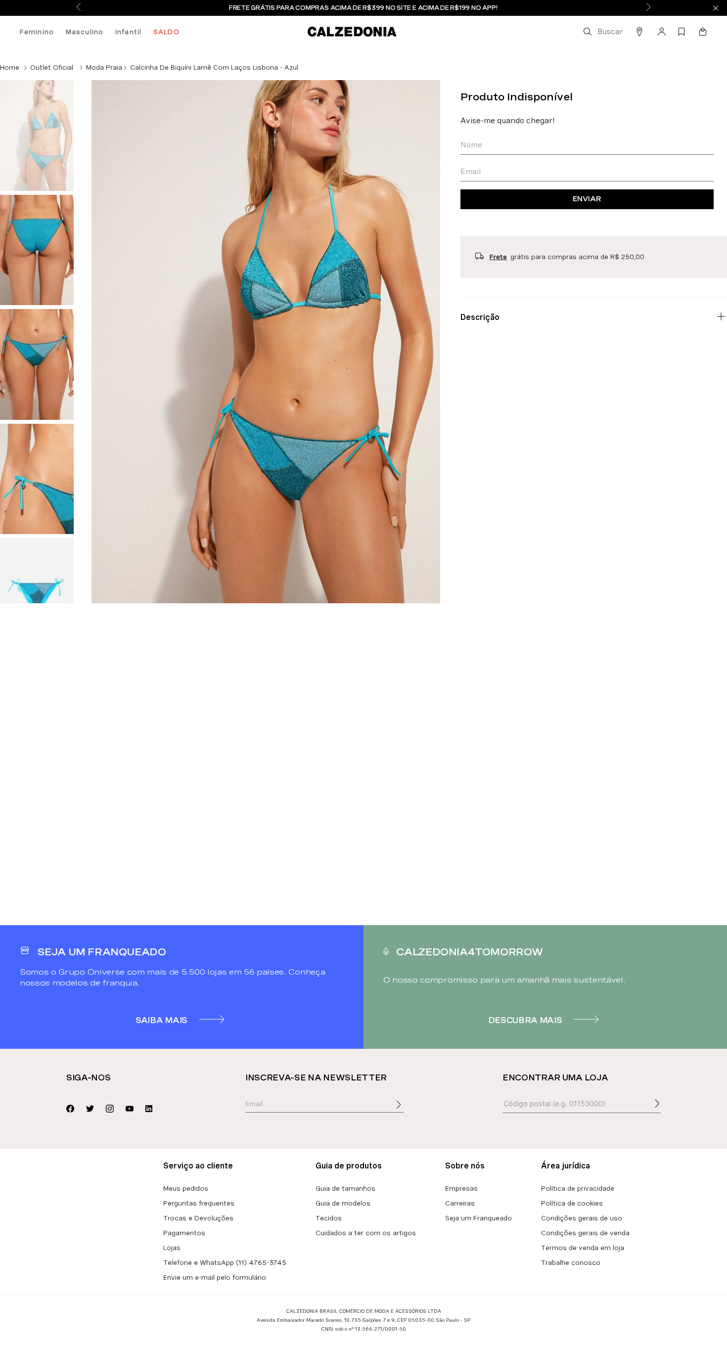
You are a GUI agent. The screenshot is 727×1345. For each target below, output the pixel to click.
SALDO (166, 32)
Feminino (37, 32)
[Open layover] (408, 1112)
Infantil (128, 32)
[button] (602, 31)
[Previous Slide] (79, 7)
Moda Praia (104, 67)
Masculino (84, 32)
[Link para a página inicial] (9, 67)
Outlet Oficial (51, 67)
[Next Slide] (648, 7)
